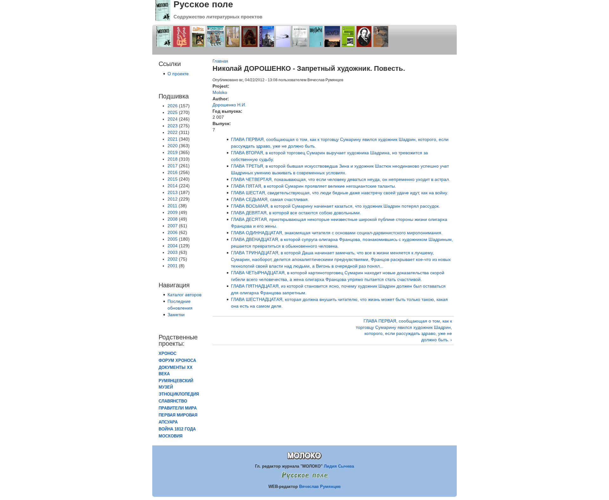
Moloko (220, 92)
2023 (172, 125)
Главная (220, 61)
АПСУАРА (168, 422)
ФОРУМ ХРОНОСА (177, 360)
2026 (172, 105)
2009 (172, 212)
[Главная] (162, 19)
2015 (172, 179)
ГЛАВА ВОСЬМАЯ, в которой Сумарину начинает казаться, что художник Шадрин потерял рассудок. (335, 206)
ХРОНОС (167, 353)
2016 (172, 172)
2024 (172, 119)
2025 (172, 112)
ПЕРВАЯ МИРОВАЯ (178, 415)
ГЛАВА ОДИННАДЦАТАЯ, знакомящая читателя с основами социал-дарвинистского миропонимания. (336, 232)
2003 (172, 252)
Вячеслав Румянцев (320, 486)
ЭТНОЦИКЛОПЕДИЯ (179, 394)
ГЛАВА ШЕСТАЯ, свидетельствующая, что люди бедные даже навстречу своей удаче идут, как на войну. (339, 192)
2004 (172, 245)
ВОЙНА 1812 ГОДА (177, 429)
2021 (172, 139)
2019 (172, 152)
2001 (172, 265)
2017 (172, 165)
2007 (172, 225)
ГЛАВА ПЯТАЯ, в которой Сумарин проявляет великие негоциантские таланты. (313, 186)
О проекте (178, 73)
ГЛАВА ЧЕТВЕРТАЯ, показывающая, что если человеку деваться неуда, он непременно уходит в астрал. (340, 179)
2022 (172, 132)
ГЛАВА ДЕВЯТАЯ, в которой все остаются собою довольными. (296, 212)
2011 (172, 205)
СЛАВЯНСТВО (173, 401)
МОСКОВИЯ (170, 436)
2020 (172, 145)
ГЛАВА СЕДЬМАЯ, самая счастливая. (270, 199)
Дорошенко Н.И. (229, 104)
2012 (172, 199)
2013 (172, 192)
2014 (172, 185)
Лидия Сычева (339, 466)
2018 (172, 159)
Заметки (176, 314)
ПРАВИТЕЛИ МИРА (178, 408)
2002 (172, 259)
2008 (172, 219)
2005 (172, 239)
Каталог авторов (184, 294)
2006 (172, 232)
